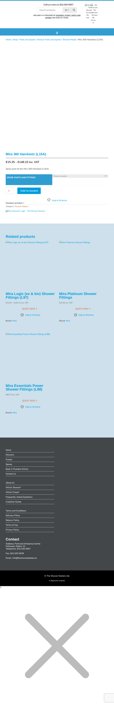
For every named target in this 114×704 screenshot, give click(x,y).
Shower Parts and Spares (49, 39)
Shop (15, 39)
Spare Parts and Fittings (21, 177)
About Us (10, 482)
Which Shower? (13, 487)
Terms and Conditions (16, 510)
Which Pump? (12, 492)
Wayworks (55, 581)
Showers (10, 454)
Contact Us (11, 473)
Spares (9, 464)
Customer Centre (13, 501)
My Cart (87, 16)
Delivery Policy (13, 515)
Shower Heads (69, 39)
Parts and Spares (27, 39)
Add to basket (29, 191)
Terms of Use (12, 525)
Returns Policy (12, 520)
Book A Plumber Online (17, 469)
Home (8, 39)
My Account (93, 20)
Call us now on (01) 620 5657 (58, 4)
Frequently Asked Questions (19, 497)
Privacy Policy (12, 529)
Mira (15, 320)
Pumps (9, 459)
